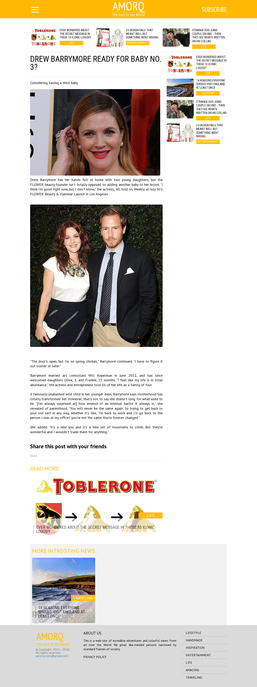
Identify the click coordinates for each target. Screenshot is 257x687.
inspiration (195, 647)
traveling (194, 677)
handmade (194, 640)
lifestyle (193, 632)
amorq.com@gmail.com (52, 656)
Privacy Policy (94, 656)
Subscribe (214, 9)
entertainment (198, 655)
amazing (192, 670)
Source (33, 456)
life (189, 662)
